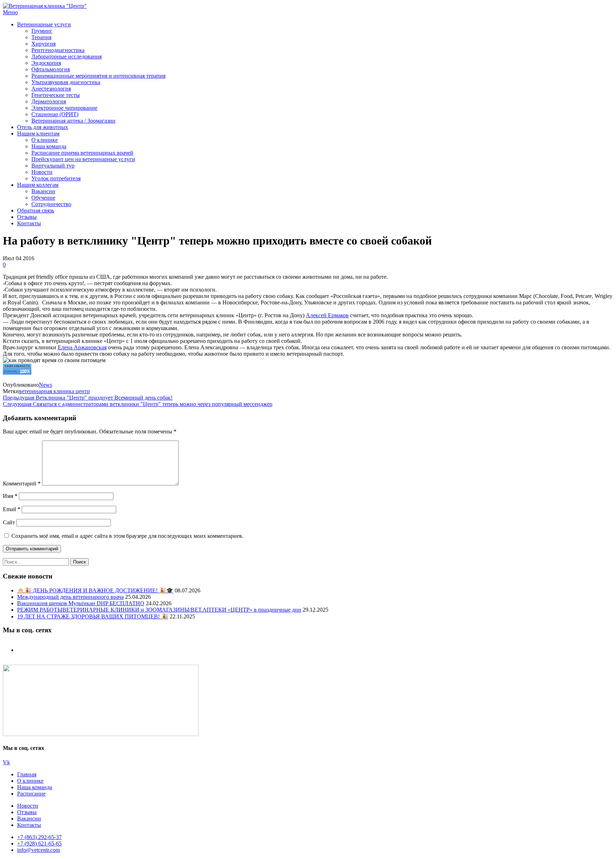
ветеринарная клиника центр (54, 391)
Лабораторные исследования (66, 56)
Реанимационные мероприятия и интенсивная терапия (98, 76)
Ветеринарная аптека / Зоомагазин (73, 121)
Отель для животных (42, 127)
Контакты (29, 223)
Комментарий (22, 483)
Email (11, 509)
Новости (41, 172)
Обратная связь (35, 210)
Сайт (9, 522)
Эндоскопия (46, 63)
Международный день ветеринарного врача (70, 597)
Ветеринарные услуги (44, 24)
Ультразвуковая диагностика (65, 82)
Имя (10, 496)
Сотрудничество (51, 204)
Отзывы (27, 217)
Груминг (41, 31)
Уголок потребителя (56, 178)
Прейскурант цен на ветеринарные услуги (83, 159)
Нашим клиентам (38, 133)
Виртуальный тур (53, 166)
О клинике (44, 140)
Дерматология (48, 101)
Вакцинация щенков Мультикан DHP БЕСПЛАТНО (80, 603)
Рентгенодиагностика (57, 50)
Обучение (43, 198)
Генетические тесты (55, 95)
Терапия (41, 37)
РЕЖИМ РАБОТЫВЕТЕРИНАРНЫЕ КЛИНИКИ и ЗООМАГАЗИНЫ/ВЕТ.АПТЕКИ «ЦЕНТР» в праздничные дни (159, 610)
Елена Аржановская (82, 347)
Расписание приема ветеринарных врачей (82, 153)
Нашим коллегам (37, 185)
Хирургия (43, 44)
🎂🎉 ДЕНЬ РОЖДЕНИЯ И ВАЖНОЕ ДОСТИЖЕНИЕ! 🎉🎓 (95, 590)
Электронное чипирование (64, 108)
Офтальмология (50, 69)
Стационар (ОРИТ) (54, 114)
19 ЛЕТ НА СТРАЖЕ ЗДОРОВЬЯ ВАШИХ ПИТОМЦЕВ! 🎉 (92, 616)
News (45, 385)
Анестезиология (51, 89)
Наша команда (48, 146)
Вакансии (43, 191)
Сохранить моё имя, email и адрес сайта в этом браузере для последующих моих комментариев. (127, 536)
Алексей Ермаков (327, 315)
